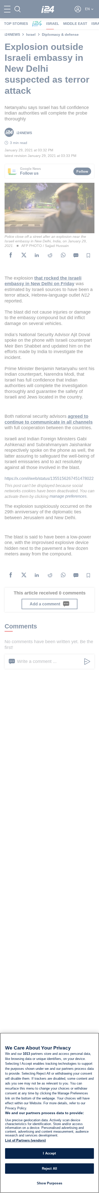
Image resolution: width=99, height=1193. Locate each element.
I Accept (49, 1153)
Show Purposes (49, 1183)
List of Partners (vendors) (25, 1140)
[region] (49, 1113)
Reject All (49, 1168)
